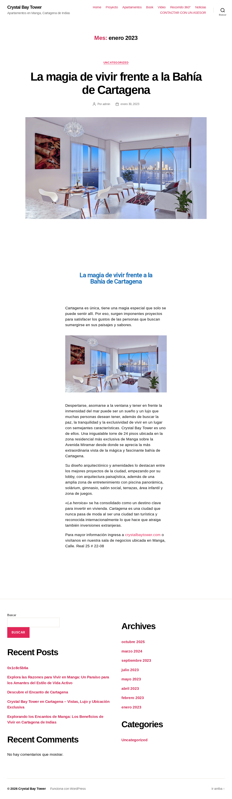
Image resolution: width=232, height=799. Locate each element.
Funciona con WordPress (68, 788)
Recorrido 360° (180, 7)
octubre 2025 (133, 642)
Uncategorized (116, 62)
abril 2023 (130, 688)
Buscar (11, 615)
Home (97, 7)
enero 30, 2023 (130, 104)
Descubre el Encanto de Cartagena (37, 692)
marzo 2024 (131, 651)
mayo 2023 (131, 679)
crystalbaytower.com (143, 535)
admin (106, 104)
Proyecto (112, 7)
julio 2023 (130, 670)
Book (149, 7)
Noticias (200, 7)
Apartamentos (132, 7)
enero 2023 (131, 707)
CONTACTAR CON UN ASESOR (183, 12)
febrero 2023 (132, 698)
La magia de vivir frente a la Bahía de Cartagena (116, 83)
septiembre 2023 (136, 660)
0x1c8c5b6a (17, 668)
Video (162, 7)
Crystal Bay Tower (24, 7)
